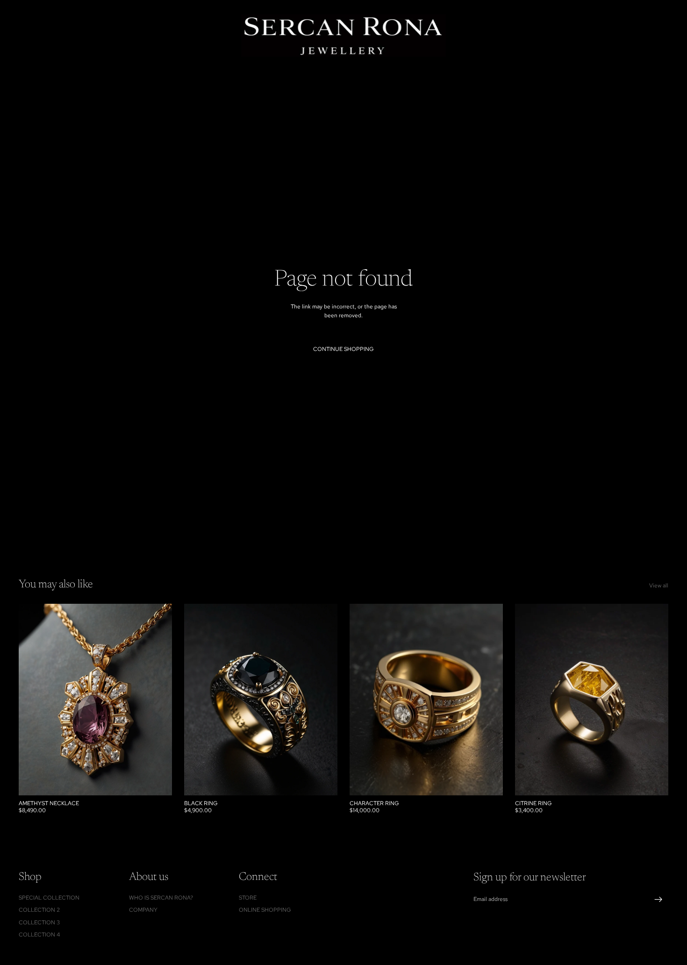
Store (248, 897)
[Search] (618, 35)
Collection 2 (39, 910)
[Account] (637, 35)
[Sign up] (658, 899)
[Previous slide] (364, 699)
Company (143, 910)
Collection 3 (39, 922)
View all (658, 585)
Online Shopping (265, 910)
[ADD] (157, 780)
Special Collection (49, 897)
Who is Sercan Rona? (161, 897)
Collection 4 (39, 934)
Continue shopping (343, 349)
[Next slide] (489, 699)
